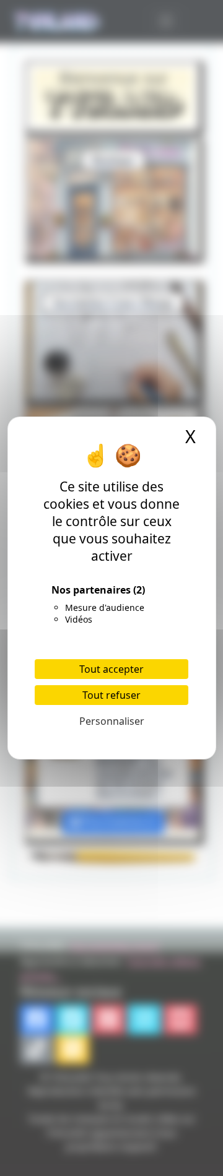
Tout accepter (111, 669)
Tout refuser (111, 695)
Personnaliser (111, 721)
